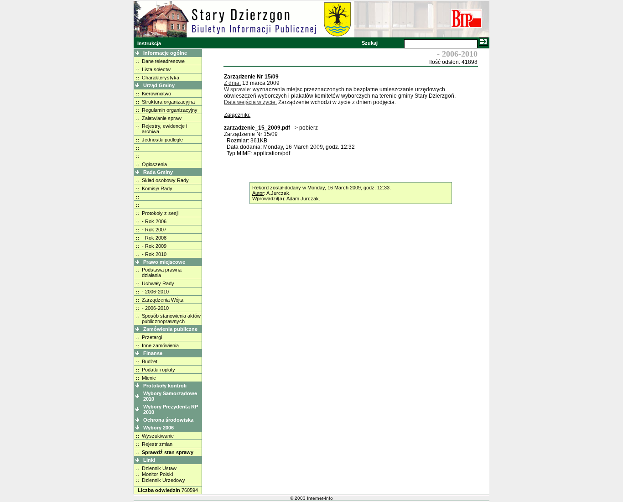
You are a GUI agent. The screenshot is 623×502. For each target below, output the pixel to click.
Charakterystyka (160, 77)
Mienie (149, 378)
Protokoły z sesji (160, 213)
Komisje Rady (157, 188)
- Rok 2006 (154, 221)
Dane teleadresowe (163, 61)
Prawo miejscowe (164, 262)
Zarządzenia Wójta (162, 300)
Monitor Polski (157, 474)
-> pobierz (305, 128)
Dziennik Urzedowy (163, 480)
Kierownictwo (156, 93)
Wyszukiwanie (158, 436)
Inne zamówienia (160, 345)
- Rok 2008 (154, 238)
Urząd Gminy (159, 85)
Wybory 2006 (158, 427)
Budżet (149, 361)
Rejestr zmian (157, 444)
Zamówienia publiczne (170, 329)
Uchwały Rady (158, 283)
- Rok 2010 (154, 254)
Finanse (152, 353)
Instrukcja (149, 43)
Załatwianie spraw (162, 118)
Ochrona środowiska (168, 420)
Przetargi (152, 337)
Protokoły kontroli (165, 385)
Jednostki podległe (162, 139)
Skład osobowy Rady (165, 180)
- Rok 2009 (154, 246)
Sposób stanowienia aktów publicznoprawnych (171, 318)
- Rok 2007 (154, 229)
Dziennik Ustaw (159, 468)
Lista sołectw (156, 69)
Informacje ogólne (165, 53)
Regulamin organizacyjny (169, 110)
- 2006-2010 (155, 291)
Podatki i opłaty (158, 369)
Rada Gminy (158, 172)
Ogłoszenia (154, 164)
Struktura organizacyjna (168, 102)
